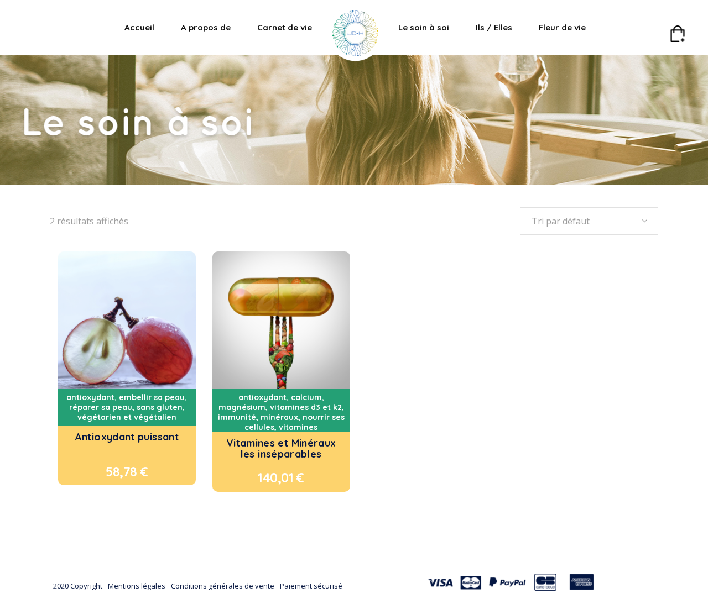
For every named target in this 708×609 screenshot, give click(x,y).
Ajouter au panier (106, 471)
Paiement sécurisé (311, 586)
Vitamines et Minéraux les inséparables (281, 448)
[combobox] (589, 221)
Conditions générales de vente (222, 586)
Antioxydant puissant (127, 437)
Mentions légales (136, 586)
